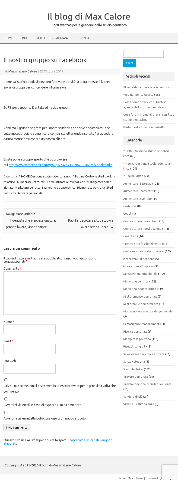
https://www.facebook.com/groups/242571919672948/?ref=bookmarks (60, 165)
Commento (12, 268)
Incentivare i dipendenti (139, 258)
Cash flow (130, 206)
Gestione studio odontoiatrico (143, 251)
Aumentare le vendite (137, 198)
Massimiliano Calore (22, 71)
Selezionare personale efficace (144, 354)
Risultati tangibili (134, 346)
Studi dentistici (133, 369)
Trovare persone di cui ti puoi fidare (147, 384)
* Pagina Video (133, 175)
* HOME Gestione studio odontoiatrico (45, 176)
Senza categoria (134, 361)
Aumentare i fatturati (31, 182)
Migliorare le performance (140, 303)
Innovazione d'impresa (138, 266)
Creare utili (130, 236)
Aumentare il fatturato (138, 191)
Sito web (9, 361)
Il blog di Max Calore (89, 16)
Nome (8, 322)
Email (8, 341)
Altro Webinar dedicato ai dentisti (146, 87)
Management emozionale (140, 273)
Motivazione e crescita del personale (147, 311)
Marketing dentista (28, 187)
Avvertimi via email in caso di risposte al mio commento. (42, 405)
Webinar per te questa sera (141, 94)
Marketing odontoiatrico (59, 187)
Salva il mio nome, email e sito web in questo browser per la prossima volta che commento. (59, 388)
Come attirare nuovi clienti (141, 221)
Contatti (86, 37)
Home (9, 37)
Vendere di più (133, 396)
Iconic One (126, 478)
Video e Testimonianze (53, 37)
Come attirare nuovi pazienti (66, 182)
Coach (127, 213)
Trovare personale (29, 193)
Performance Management (141, 323)
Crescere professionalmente (142, 243)
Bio (24, 37)
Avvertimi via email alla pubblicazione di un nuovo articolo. (44, 418)
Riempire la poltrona (91, 187)
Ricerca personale (135, 331)
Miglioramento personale (140, 296)
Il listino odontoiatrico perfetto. (144, 127)
